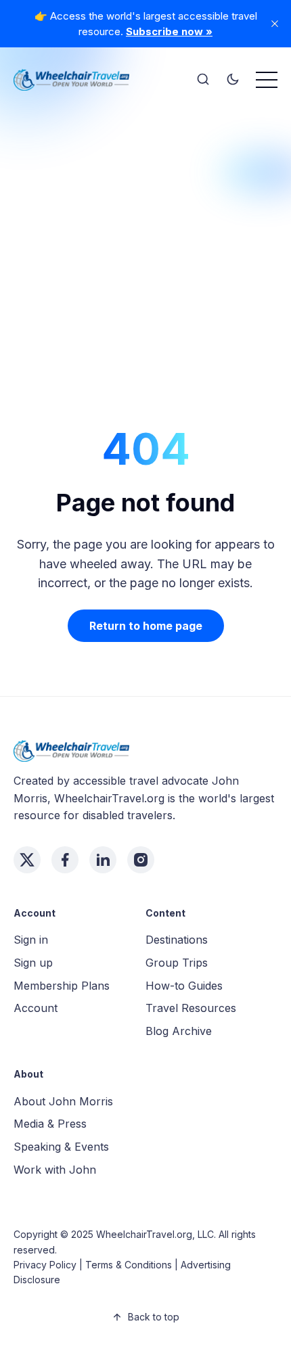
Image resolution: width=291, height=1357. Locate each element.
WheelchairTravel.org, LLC (155, 1234)
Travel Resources (191, 1008)
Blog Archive (179, 1031)
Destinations (177, 939)
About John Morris (63, 1101)
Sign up (33, 962)
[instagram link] (140, 859)
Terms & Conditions (128, 1264)
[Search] (203, 80)
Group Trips (177, 962)
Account (36, 1008)
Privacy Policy (45, 1264)
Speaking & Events (61, 1146)
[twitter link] (27, 859)
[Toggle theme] (233, 80)
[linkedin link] (102, 859)
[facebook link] (65, 859)
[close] (275, 23)
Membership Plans (62, 985)
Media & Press (50, 1123)
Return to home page (145, 625)
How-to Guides (184, 985)
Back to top (153, 1316)
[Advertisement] (145, 248)
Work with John (55, 1169)
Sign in (31, 939)
